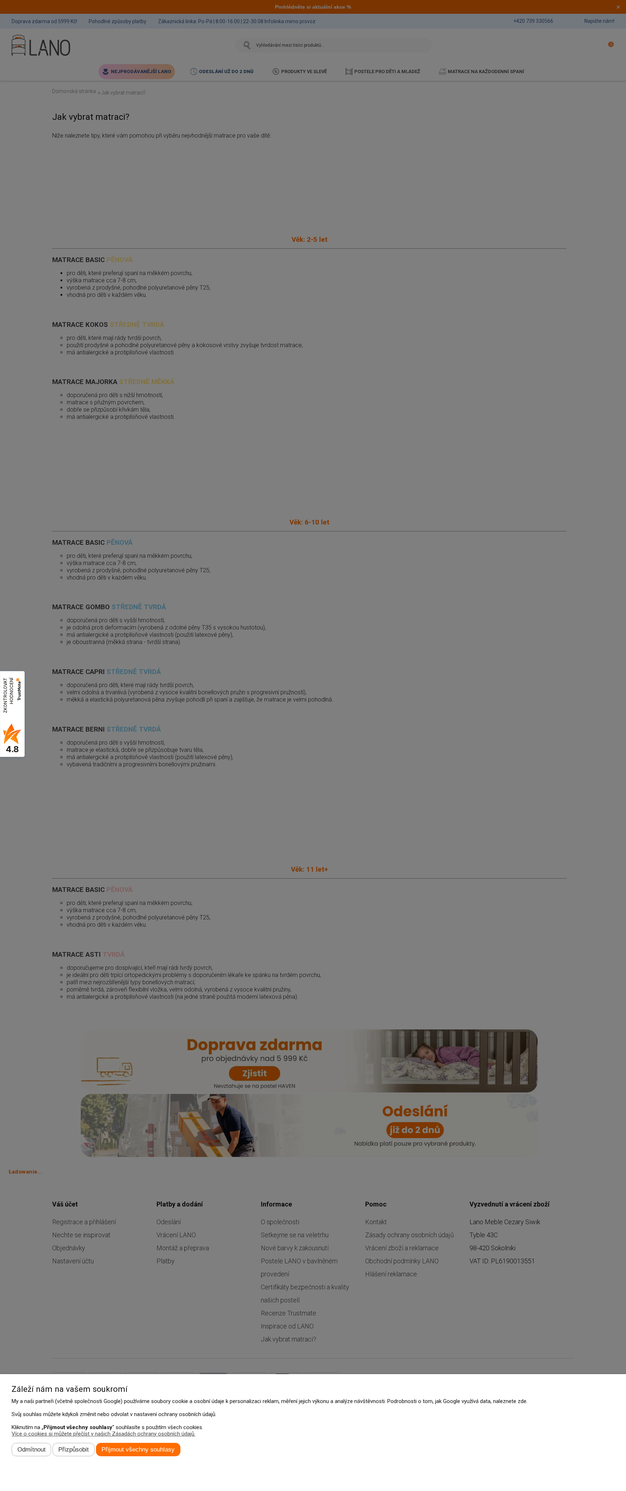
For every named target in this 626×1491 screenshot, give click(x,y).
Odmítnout (31, 1449)
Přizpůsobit (73, 1449)
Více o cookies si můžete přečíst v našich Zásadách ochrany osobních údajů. (103, 1434)
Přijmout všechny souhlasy (138, 1449)
